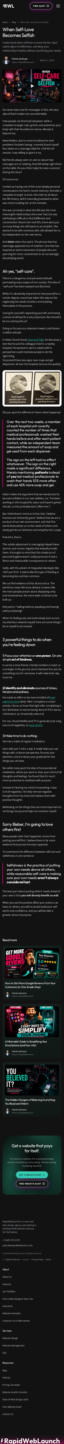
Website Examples (11, 1313)
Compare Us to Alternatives (16, 1320)
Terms (48, 1259)
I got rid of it (36, 725)
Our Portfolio (8, 1291)
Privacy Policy (37, 1259)
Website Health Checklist (14, 1392)
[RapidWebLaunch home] (8, 6)
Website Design (10, 1338)
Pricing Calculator (11, 1384)
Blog (14, 22)
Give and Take (36, 339)
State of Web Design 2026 (15, 1399)
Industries (7, 1306)
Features (6, 1284)
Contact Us (7, 1414)
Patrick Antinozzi (13, 1259)
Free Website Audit (30, 1183)
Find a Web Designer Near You (17, 1298)
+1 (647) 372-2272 (11, 1240)
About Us (7, 1276)
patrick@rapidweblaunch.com (17, 1245)
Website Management (13, 1345)
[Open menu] (58, 6)
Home (5, 22)
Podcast (6, 1377)
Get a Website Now (30, 1175)
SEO (4, 1352)
